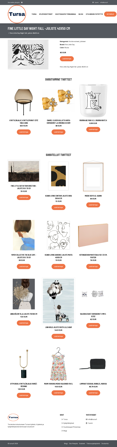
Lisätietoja (67, 59)
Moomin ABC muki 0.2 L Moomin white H (93, 120)
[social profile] (21, 2)
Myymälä (110, 14)
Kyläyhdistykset (46, 14)
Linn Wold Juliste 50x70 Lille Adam (58, 327)
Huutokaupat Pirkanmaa (65, 14)
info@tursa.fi (104, 2)
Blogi (81, 14)
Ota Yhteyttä (73, 443)
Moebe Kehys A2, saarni (93, 196)
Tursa (34, 14)
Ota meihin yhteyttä (94, 14)
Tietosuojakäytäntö (93, 443)
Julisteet (83, 41)
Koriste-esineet (74, 41)
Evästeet (82, 443)
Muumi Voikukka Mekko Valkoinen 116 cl (58, 384)
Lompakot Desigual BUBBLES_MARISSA (93, 384)
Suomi (96, 2)
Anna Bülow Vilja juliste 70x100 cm (23, 314)
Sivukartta (104, 443)
